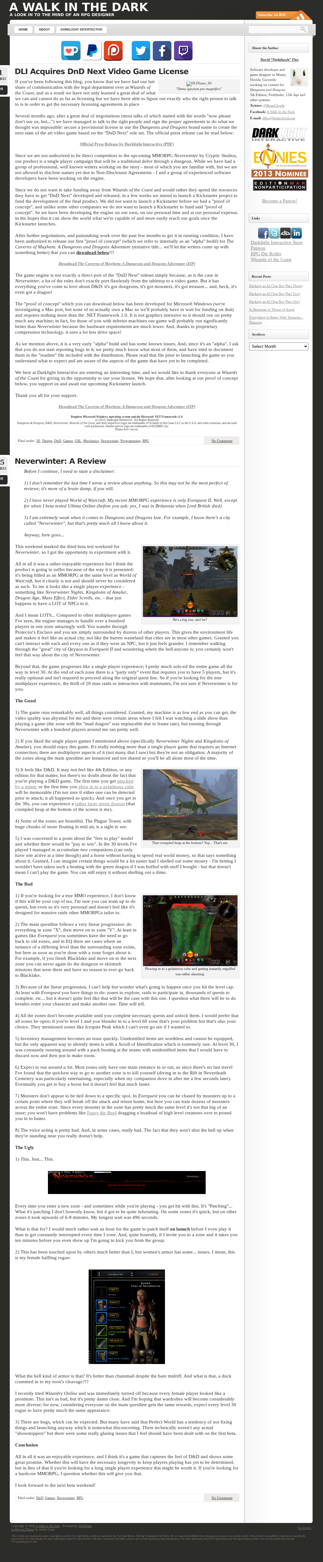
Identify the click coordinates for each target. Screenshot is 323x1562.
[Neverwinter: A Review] (127, 462)
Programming (130, 441)
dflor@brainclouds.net (278, 118)
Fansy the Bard (102, 1112)
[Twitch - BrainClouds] (183, 59)
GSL (78, 441)
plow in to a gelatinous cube (106, 786)
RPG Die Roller (266, 253)
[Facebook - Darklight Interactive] (162, 59)
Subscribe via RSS (271, 15)
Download (68, 263)
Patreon (258, 248)
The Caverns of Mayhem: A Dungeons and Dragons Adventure (132, 263)
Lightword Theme (22, 1529)
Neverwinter (110, 441)
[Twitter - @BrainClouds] (141, 59)
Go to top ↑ (305, 1528)
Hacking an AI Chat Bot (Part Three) (275, 286)
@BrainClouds (274, 105)
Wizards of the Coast (271, 259)
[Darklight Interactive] (279, 140)
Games (68, 441)
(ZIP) (190, 263)
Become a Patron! (279, 200)
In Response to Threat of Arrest (272, 309)
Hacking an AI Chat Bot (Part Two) (274, 294)
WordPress (85, 1526)
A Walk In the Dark (281, 112)
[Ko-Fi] (71, 59)
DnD (57, 441)
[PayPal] (92, 59)
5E (38, 441)
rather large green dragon (100, 803)
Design (47, 441)
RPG (146, 441)
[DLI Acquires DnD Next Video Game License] (127, 72)
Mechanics (91, 441)
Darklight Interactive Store (277, 242)
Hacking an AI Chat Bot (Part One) (274, 301)
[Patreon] (113, 59)
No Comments (222, 441)
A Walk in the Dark (48, 1526)
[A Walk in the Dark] (78, 7)
